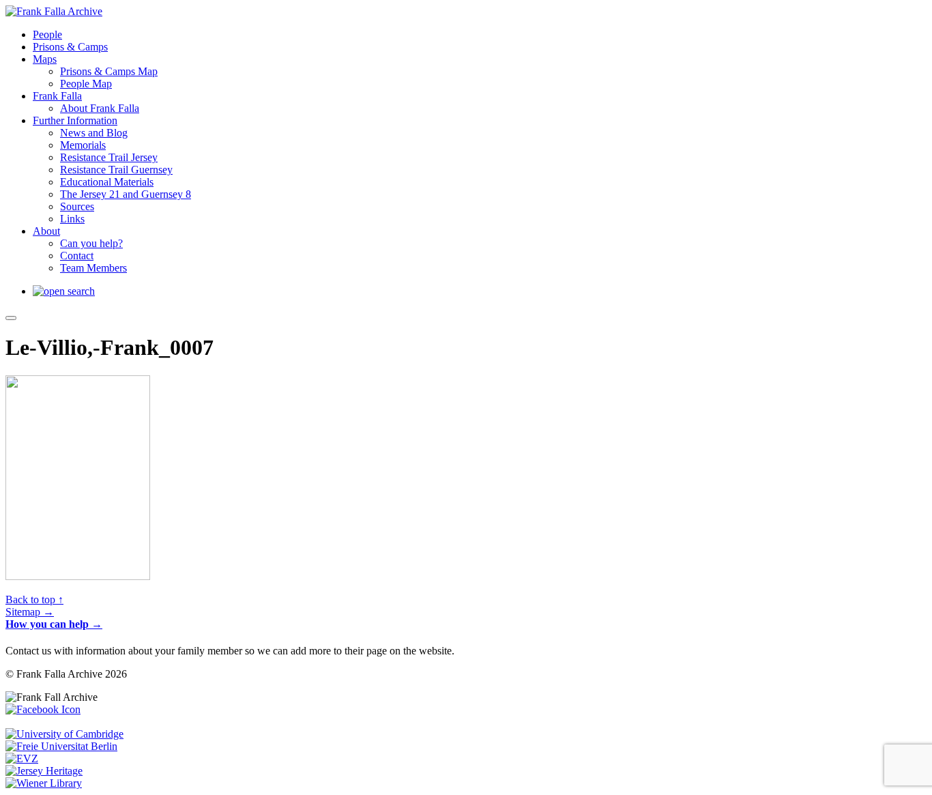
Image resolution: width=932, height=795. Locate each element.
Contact (76, 255)
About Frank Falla (99, 108)
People (47, 34)
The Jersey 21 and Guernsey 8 (125, 194)
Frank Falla (57, 96)
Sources (77, 206)
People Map (86, 83)
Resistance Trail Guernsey (116, 169)
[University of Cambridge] (64, 734)
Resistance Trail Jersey (109, 157)
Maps (45, 59)
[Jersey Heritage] (44, 771)
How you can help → (53, 624)
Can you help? (91, 243)
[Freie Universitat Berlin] (61, 746)
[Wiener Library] (43, 783)
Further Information (75, 120)
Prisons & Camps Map (109, 71)
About (46, 231)
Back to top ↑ (34, 599)
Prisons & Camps (70, 47)
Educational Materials (107, 182)
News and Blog (94, 133)
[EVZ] (21, 758)
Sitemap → (29, 612)
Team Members (93, 268)
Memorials (83, 145)
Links (72, 219)
